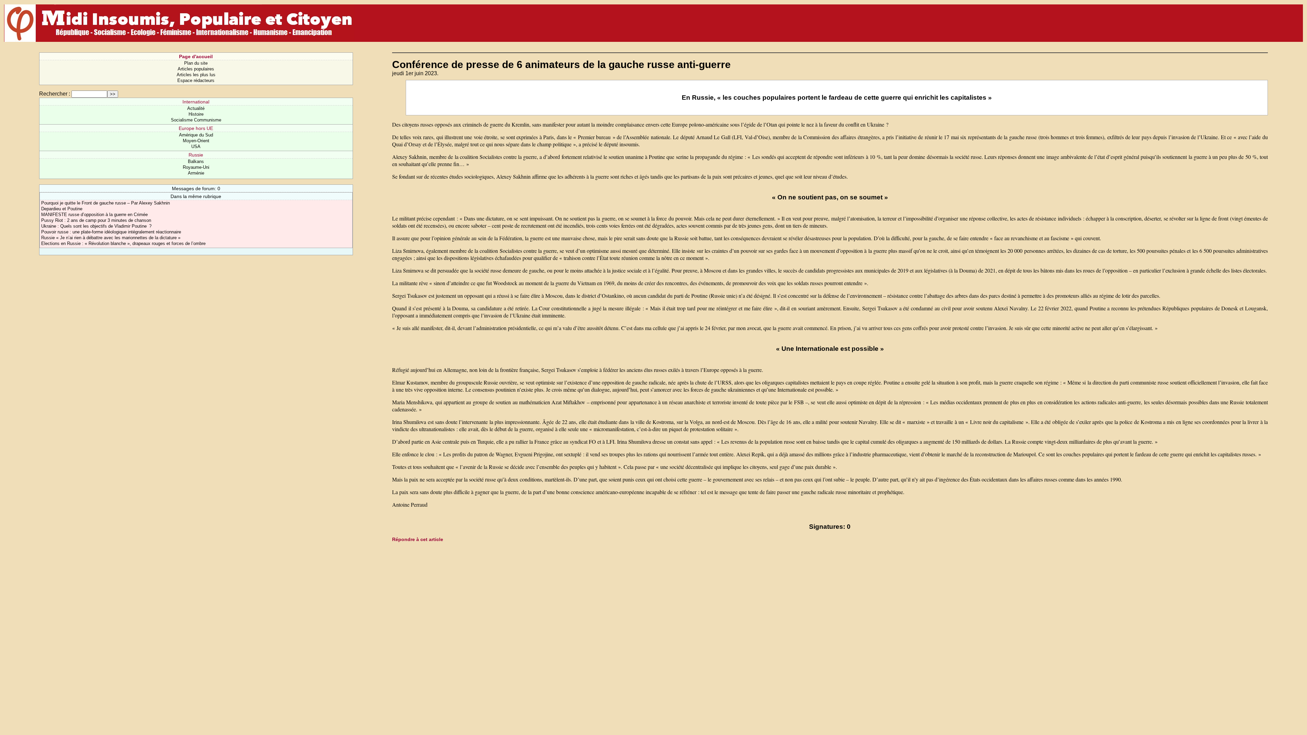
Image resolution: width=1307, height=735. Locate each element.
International (195, 101)
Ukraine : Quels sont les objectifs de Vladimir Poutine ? (96, 226)
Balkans (196, 161)
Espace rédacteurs (195, 80)
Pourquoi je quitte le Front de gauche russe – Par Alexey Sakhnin (105, 203)
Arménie (196, 173)
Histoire (196, 114)
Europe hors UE (196, 128)
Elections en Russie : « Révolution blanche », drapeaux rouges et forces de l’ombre (123, 243)
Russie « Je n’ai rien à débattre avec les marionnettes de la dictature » (110, 237)
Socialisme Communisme (196, 119)
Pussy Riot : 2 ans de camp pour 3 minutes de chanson (96, 220)
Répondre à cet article (417, 539)
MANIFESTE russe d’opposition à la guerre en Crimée (94, 214)
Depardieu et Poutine (61, 208)
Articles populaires (196, 68)
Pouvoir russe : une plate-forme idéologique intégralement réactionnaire (111, 231)
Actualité (196, 108)
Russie (196, 155)
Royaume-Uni (196, 167)
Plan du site (196, 63)
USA (195, 146)
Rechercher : (54, 94)
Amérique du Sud (196, 134)
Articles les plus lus (196, 74)
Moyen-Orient (196, 140)
